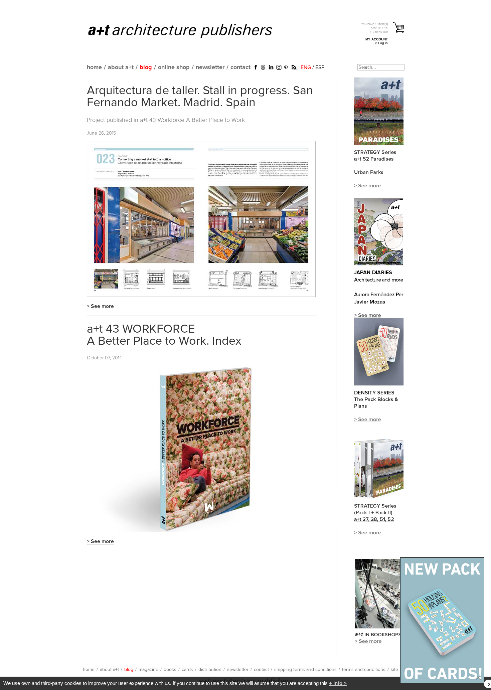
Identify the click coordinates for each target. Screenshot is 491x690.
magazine (148, 669)
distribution (209, 669)
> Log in (381, 43)
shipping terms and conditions (305, 669)
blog (146, 67)
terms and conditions (363, 669)
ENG (306, 67)
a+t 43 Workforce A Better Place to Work (192, 120)
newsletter (210, 67)
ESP (319, 67)
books (170, 669)
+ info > (338, 683)
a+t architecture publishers (188, 30)
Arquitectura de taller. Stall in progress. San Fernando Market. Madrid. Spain (200, 97)
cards (187, 669)
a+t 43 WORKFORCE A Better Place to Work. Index (164, 335)
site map (399, 669)
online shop (174, 67)
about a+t (121, 67)
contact (240, 67)
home (94, 67)
